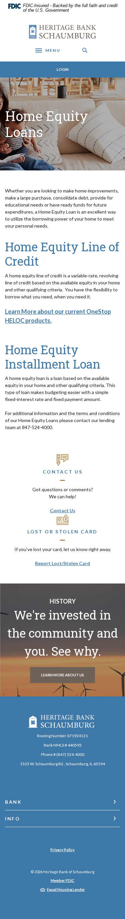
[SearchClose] (85, 50)
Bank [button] (13, 802)
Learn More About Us (62, 675)
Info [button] (12, 818)
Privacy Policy (62, 849)
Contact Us (62, 510)
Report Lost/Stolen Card (62, 563)
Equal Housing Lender (66, 889)
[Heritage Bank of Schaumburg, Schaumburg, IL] (62, 31)
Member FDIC (62, 880)
